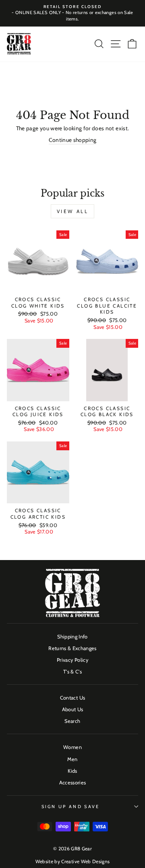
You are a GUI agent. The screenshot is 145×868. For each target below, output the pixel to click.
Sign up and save (70, 806)
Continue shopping (73, 140)
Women (72, 747)
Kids (72, 771)
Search (72, 721)
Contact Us (72, 698)
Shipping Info (72, 637)
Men (72, 759)
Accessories (72, 783)
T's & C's (72, 672)
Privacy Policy (72, 660)
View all (73, 211)
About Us (72, 709)
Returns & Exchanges (72, 648)
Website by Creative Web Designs (72, 861)
